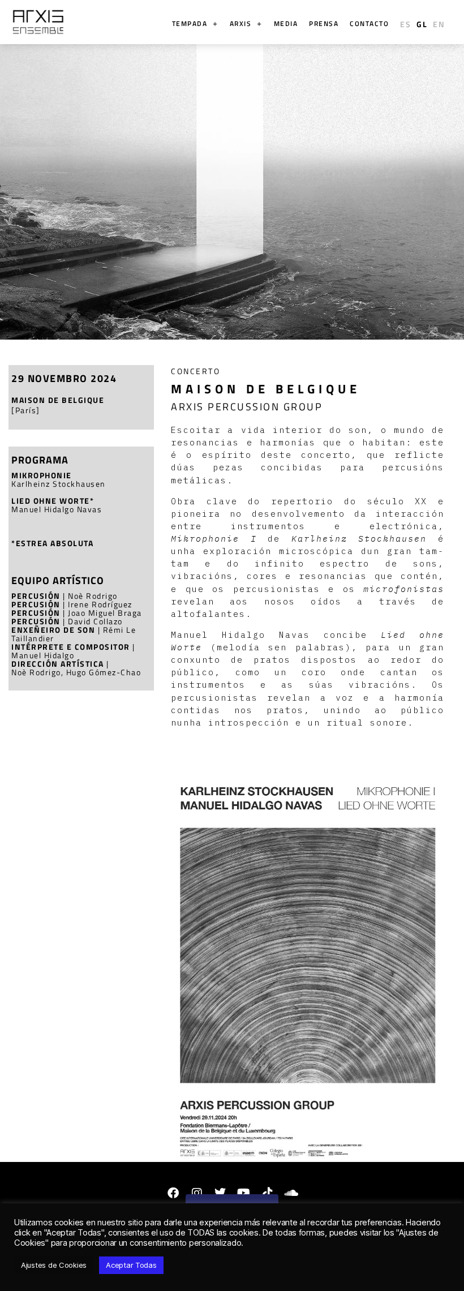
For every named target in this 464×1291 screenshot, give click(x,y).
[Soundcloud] (291, 1193)
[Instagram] (196, 1193)
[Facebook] (173, 1193)
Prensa (323, 23)
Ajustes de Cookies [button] (54, 1264)
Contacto (369, 23)
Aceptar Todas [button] (131, 1264)
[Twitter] (220, 1193)
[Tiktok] (267, 1193)
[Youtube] (244, 1193)
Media (286, 23)
